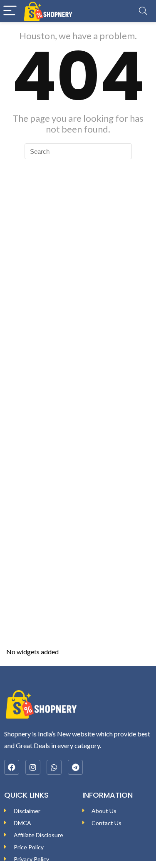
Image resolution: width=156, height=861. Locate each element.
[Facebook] (11, 767)
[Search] (143, 11)
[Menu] (10, 11)
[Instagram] (32, 767)
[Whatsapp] (54, 767)
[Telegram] (75, 767)
